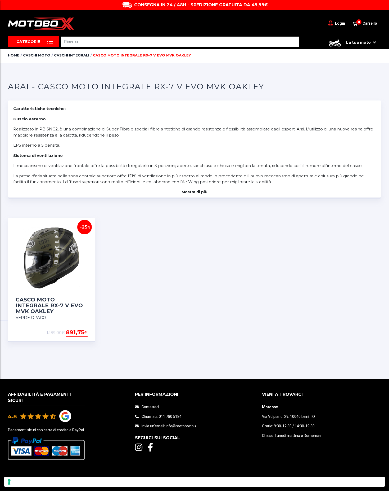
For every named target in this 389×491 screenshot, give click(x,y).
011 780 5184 (170, 416)
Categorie (28, 41)
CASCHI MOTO (36, 55)
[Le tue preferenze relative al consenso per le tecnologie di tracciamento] (194, 482)
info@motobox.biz (181, 426)
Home (13, 55)
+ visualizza (74, 332)
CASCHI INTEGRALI (71, 55)
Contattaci (150, 407)
